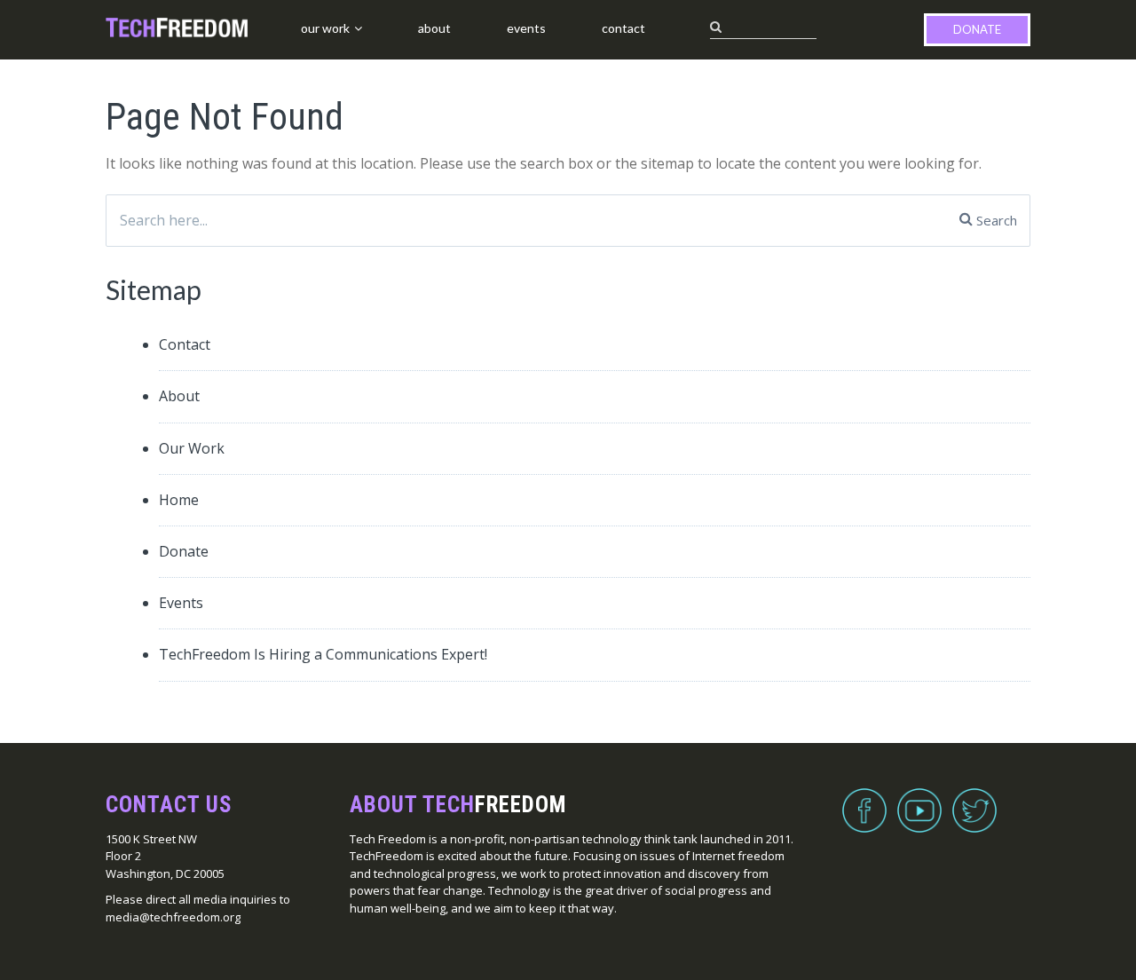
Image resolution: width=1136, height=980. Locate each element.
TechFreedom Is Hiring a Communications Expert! (323, 654)
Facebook (864, 800)
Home (179, 500)
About (434, 28)
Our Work (325, 28)
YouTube (919, 800)
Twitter (974, 800)
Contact (623, 28)
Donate (977, 29)
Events (526, 28)
